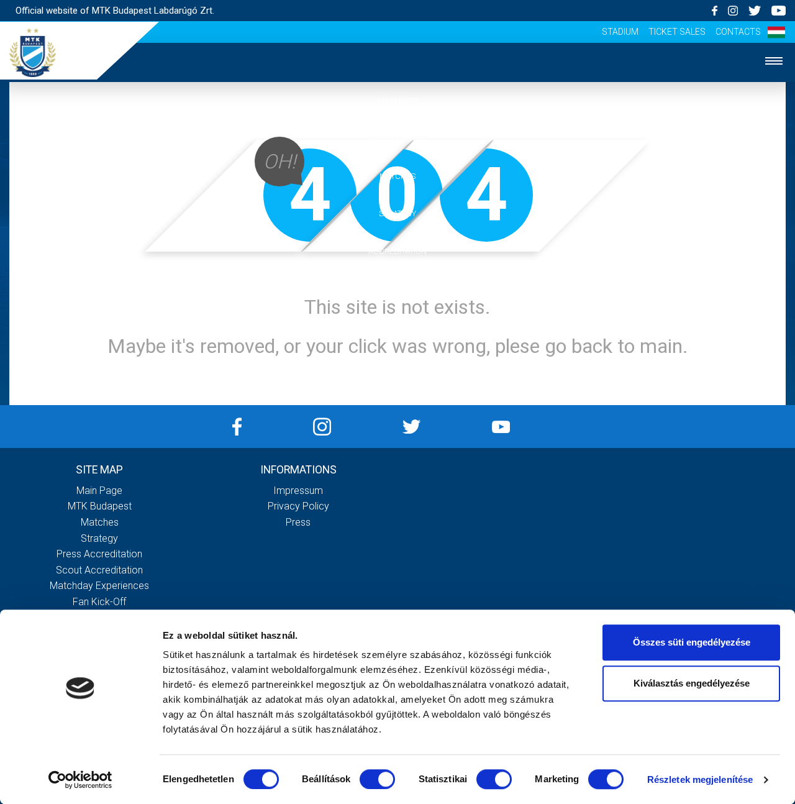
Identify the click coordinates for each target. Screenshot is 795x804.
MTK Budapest (398, 138)
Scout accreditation (99, 570)
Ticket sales (677, 32)
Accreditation (397, 251)
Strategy (397, 213)
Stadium (620, 32)
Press (298, 522)
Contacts (738, 32)
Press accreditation (99, 554)
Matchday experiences (99, 586)
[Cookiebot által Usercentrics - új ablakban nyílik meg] (80, 779)
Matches (397, 176)
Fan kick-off (99, 602)
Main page (398, 100)
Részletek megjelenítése (700, 779)
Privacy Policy (298, 506)
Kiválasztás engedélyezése (692, 683)
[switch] (377, 779)
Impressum (298, 490)
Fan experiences (398, 289)
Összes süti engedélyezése (691, 642)
